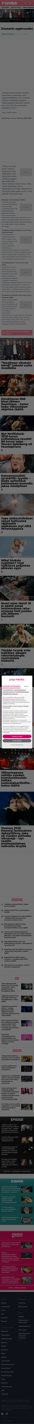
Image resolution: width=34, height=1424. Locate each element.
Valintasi (26, 686)
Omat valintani (17, 740)
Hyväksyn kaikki (17, 736)
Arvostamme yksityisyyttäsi (11, 686)
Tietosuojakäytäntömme (17, 744)
